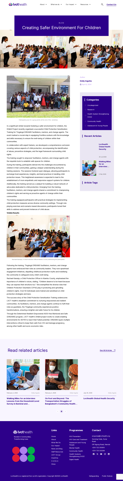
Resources (84, 4)
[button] (58, 411)
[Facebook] (93, 454)
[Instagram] (105, 454)
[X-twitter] (97, 454)
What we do (55, 4)
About (42, 4)
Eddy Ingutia (21, 393)
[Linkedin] (108, 454)
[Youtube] (101, 454)
